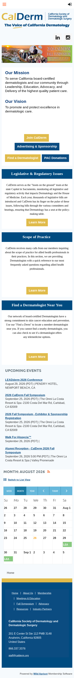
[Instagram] (68, 37)
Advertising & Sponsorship (37, 146)
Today (55, 491)
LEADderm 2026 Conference (24, 379)
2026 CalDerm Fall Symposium (25, 395)
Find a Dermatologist (22, 158)
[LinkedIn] (57, 37)
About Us (28, 593)
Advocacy (44, 603)
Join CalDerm (36, 137)
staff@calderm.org (19, 655)
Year (32, 491)
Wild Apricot (40, 673)
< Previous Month (43, 491)
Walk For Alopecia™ (18, 437)
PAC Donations (55, 158)
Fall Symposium (25, 603)
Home (15, 593)
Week (9, 491)
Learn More (37, 222)
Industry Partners (42, 609)
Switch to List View (19, 479)
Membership (44, 593)
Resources (22, 609)
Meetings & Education (28, 598)
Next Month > (66, 491)
